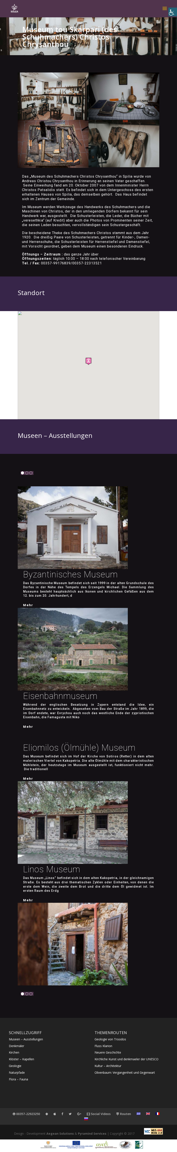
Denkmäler (16, 1046)
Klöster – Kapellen (21, 1059)
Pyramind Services (92, 1133)
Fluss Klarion (103, 1046)
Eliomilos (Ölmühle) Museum (79, 748)
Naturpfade (17, 1072)
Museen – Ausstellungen (26, 1039)
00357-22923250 (27, 1114)
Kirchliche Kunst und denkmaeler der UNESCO (126, 1059)
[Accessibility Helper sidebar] (172, 12)
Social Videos (100, 1114)
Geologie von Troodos (110, 1039)
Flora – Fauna (18, 1079)
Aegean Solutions (60, 1133)
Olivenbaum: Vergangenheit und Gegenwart (125, 1072)
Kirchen (14, 1052)
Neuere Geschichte (108, 1052)
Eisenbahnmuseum (60, 696)
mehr (28, 605)
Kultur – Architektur (108, 1066)
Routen (125, 1114)
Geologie (15, 1066)
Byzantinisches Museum (70, 574)
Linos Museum (51, 869)
